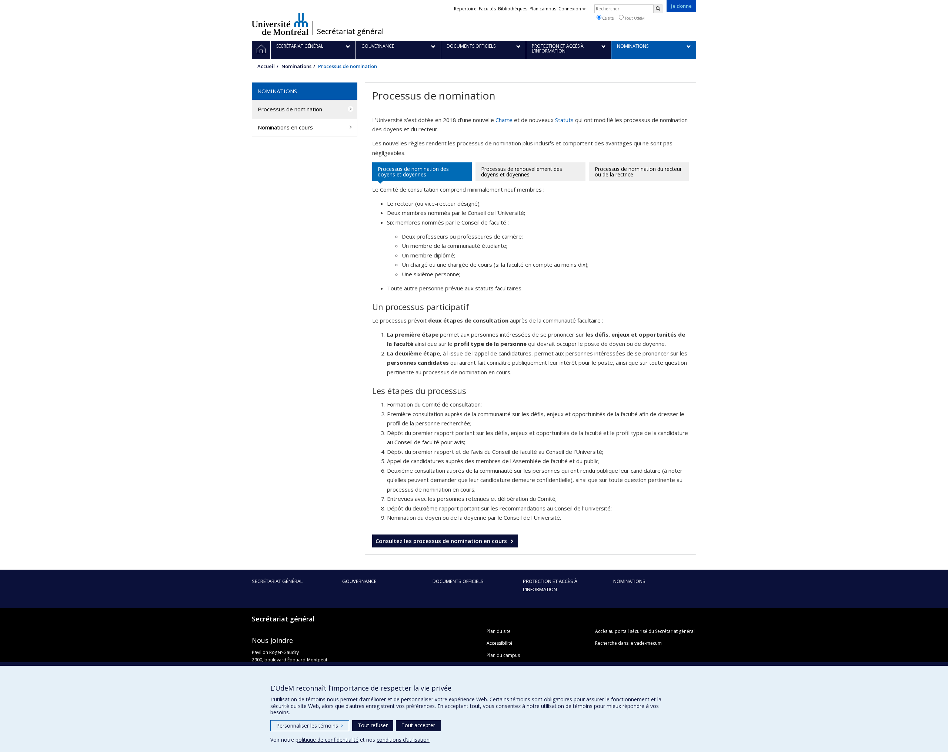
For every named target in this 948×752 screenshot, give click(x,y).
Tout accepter (418, 725)
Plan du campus (503, 655)
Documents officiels (458, 581)
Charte (504, 120)
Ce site (607, 18)
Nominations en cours (285, 127)
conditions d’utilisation (403, 739)
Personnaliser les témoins (309, 725)
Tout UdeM (634, 18)
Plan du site (499, 631)
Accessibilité (500, 643)
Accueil (266, 66)
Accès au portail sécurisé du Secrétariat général (645, 631)
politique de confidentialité (327, 739)
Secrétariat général (350, 31)
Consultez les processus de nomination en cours (441, 540)
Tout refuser (373, 725)
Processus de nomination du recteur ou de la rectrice (638, 171)
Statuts (564, 120)
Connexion (569, 9)
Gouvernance (359, 581)
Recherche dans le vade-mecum (628, 643)
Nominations (296, 66)
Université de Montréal (280, 24)
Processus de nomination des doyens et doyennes (413, 171)
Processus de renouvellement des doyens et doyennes (521, 171)
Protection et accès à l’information (550, 585)
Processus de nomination (290, 109)
